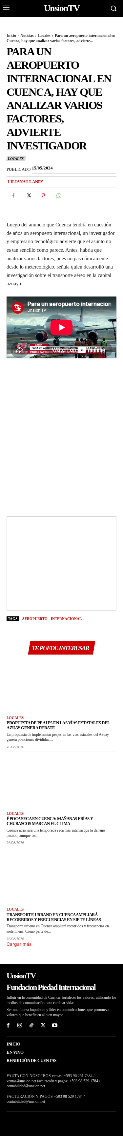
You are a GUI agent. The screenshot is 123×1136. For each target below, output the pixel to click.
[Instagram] (20, 1025)
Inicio (11, 35)
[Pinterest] (43, 195)
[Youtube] (55, 1025)
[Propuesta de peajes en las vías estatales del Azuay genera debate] (61, 684)
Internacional (66, 619)
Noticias (27, 35)
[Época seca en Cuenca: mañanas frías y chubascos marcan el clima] (61, 780)
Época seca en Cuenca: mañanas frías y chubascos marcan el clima (50, 821)
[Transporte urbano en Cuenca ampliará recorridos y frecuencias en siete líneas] (61, 876)
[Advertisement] (61, 435)
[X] (28, 195)
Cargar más (19, 944)
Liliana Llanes (25, 181)
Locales (44, 35)
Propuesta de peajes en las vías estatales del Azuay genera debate (58, 725)
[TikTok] (31, 1025)
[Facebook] (13, 195)
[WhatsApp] (58, 195)
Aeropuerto (35, 619)
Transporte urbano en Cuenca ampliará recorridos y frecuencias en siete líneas (54, 917)
